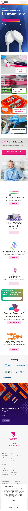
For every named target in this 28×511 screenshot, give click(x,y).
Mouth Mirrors (5, 455)
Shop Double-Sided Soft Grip (11, 20)
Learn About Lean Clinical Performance (14, 152)
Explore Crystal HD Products (11, 24)
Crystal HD (14, 470)
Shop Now (14, 203)
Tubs (3, 457)
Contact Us (17, 481)
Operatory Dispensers (16, 455)
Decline (13, 504)
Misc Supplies (14, 460)
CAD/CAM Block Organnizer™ (17, 476)
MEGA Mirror (14, 474)
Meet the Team (5, 481)
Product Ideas (5, 483)
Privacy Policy (12, 496)
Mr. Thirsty (4, 472)
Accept (13, 500)
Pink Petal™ (4, 476)
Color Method (5, 470)
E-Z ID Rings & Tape (6, 464)
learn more (14, 232)
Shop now (14, 283)
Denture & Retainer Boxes (17, 457)
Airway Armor (5, 474)
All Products (4, 453)
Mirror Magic (14, 472)
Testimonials (17, 483)
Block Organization (15, 458)
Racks (3, 461)
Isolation (13, 453)
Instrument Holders (6, 463)
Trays (3, 459)
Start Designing (14, 322)
